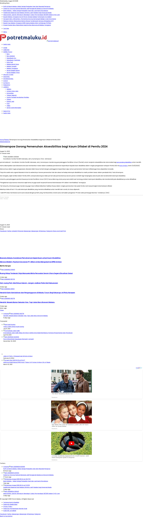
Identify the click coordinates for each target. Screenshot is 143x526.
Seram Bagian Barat (13, 70)
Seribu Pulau (7, 52)
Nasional (6, 77)
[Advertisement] (71, 127)
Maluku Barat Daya (13, 64)
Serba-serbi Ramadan (14, 108)
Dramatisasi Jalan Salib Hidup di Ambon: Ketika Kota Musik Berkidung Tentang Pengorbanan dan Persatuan (38, 333)
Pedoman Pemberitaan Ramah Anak (15, 509)
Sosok (5, 81)
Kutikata (6, 83)
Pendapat (6, 85)
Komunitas (10, 93)
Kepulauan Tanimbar (13, 60)
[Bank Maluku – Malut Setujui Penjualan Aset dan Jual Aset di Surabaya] (16, 479)
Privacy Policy (7, 506)
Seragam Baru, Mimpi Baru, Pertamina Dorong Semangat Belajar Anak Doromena (29, 19)
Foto (8, 104)
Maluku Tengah (11, 66)
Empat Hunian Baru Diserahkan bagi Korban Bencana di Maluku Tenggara (27, 25)
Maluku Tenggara (12, 68)
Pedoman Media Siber (10, 504)
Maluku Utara (8, 75)
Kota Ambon (123, 166)
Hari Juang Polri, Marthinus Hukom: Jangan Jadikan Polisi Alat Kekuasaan (29, 283)
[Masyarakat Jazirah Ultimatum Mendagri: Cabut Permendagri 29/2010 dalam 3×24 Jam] (11, 491)
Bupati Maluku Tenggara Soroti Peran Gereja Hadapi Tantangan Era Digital (27, 17)
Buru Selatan (11, 56)
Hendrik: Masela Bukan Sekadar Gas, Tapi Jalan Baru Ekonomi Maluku (27, 302)
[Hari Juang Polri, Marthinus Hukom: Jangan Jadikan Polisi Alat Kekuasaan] (7, 279)
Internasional (8, 79)
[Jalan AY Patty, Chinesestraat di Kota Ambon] (12, 354)
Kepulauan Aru (11, 58)
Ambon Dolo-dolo (12, 91)
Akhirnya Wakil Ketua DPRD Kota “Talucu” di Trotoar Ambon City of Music (26, 362)
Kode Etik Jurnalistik (9, 511)
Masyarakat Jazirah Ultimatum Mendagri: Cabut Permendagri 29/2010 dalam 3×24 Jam (31, 15)
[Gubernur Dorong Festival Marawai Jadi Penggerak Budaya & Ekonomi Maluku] (11, 473)
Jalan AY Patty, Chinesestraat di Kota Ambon (18, 356)
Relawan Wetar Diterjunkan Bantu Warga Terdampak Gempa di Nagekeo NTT (28, 21)
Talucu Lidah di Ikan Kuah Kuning (13, 327)
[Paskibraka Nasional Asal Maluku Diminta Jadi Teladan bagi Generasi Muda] (16, 485)
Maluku (9, 89)
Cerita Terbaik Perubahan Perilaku (18, 97)
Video (8, 106)
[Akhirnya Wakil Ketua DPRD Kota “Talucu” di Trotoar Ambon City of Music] (14, 360)
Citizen (9, 99)
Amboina (6, 50)
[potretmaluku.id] (29, 41)
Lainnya (6, 87)
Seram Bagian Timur (13, 73)
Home (5, 48)
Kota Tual (10, 62)
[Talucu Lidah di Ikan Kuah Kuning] (9, 325)
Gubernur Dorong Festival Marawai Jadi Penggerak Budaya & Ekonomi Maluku (28, 9)
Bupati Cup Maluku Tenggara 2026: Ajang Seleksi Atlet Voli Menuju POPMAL (27, 23)
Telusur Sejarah (12, 95)
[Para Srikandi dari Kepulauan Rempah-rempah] (11, 337)
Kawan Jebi (10, 101)
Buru (8, 54)
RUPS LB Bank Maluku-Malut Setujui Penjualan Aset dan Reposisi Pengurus (26, 6)
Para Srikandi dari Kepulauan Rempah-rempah (18, 339)
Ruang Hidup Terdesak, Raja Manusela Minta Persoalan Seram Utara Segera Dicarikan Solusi (36, 273)
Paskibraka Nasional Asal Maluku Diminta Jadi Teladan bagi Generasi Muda (27, 13)
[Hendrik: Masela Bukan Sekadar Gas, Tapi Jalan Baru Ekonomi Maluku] (7, 298)
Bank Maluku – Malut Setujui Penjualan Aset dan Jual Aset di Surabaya (25, 11)
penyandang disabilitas (124, 162)
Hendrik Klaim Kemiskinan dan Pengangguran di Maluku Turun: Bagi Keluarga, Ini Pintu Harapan (37, 293)
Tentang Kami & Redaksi (11, 502)
